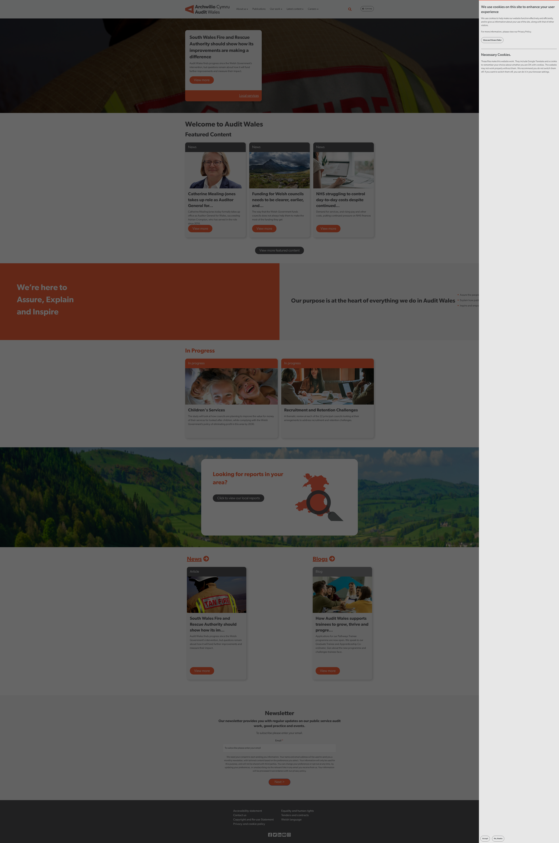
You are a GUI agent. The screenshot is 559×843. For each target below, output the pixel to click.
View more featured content (279, 250)
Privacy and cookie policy (249, 824)
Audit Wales (196, 232)
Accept (485, 839)
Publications (259, 9)
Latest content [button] (294, 9)
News (194, 559)
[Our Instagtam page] (289, 835)
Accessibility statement (247, 811)
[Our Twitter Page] (275, 835)
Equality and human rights (297, 811)
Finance (321, 232)
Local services (249, 96)
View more (201, 80)
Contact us (239, 815)
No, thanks (498, 839)
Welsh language (291, 819)
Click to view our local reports (238, 498)
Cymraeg (368, 9)
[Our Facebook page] (270, 835)
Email (278, 740)
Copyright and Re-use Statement (253, 819)
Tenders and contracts (295, 815)
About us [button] (241, 9)
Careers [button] (312, 9)
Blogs (320, 559)
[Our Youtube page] (284, 835)
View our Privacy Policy (492, 40)
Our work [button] (275, 9)
